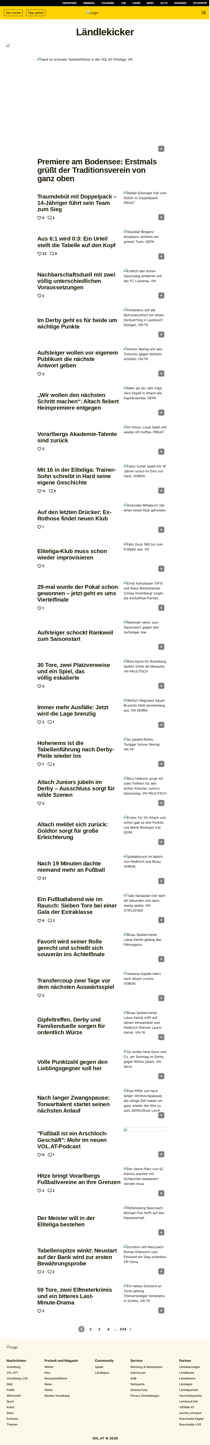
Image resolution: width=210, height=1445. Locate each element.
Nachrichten (16, 1361)
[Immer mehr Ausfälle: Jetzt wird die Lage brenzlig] (145, 714)
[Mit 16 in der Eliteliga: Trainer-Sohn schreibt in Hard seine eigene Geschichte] (145, 480)
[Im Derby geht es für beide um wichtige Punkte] (145, 324)
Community (104, 1361)
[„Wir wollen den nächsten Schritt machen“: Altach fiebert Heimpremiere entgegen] (145, 402)
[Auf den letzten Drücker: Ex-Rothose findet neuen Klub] (145, 519)
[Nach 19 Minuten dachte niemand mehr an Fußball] (145, 870)
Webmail (89, 3)
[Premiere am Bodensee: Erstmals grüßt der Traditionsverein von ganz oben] (102, 105)
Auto (164, 3)
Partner (185, 1361)
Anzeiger (180, 3)
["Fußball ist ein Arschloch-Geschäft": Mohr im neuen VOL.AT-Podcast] (145, 1143)
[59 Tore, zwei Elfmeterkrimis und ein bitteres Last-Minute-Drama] (145, 1300)
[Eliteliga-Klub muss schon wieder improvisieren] (145, 558)
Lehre (136, 3)
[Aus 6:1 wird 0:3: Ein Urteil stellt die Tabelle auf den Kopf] (145, 245)
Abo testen (13, 12)
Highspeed (70, 3)
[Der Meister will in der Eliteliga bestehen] (145, 1221)
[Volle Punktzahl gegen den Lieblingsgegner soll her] (145, 1065)
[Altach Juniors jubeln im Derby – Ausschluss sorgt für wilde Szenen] (145, 792)
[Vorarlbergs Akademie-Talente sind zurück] (145, 441)
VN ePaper (200, 3)
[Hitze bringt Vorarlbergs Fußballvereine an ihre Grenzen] (145, 1182)
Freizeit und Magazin (61, 1361)
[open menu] (203, 12)
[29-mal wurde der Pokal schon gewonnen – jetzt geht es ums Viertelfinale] (145, 597)
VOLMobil (108, 3)
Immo (150, 3)
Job (123, 3)
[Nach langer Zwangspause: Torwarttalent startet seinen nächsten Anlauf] (145, 1104)
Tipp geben (35, 12)
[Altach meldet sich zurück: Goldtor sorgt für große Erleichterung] (145, 831)
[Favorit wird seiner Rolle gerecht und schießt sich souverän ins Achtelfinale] (145, 948)
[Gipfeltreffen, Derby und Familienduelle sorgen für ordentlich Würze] (145, 1026)
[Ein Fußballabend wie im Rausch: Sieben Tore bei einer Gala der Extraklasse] (145, 909)
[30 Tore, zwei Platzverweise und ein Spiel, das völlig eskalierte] (145, 675)
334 (123, 1329)
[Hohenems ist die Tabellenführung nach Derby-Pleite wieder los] (145, 753)
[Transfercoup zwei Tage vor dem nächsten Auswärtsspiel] (145, 987)
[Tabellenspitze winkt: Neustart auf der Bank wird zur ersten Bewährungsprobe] (145, 1260)
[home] (105, 12)
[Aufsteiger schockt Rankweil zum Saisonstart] (145, 636)
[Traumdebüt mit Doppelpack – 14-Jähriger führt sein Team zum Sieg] (145, 206)
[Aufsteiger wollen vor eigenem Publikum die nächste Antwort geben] (145, 363)
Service (136, 1361)
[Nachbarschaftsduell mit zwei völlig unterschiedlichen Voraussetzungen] (145, 285)
